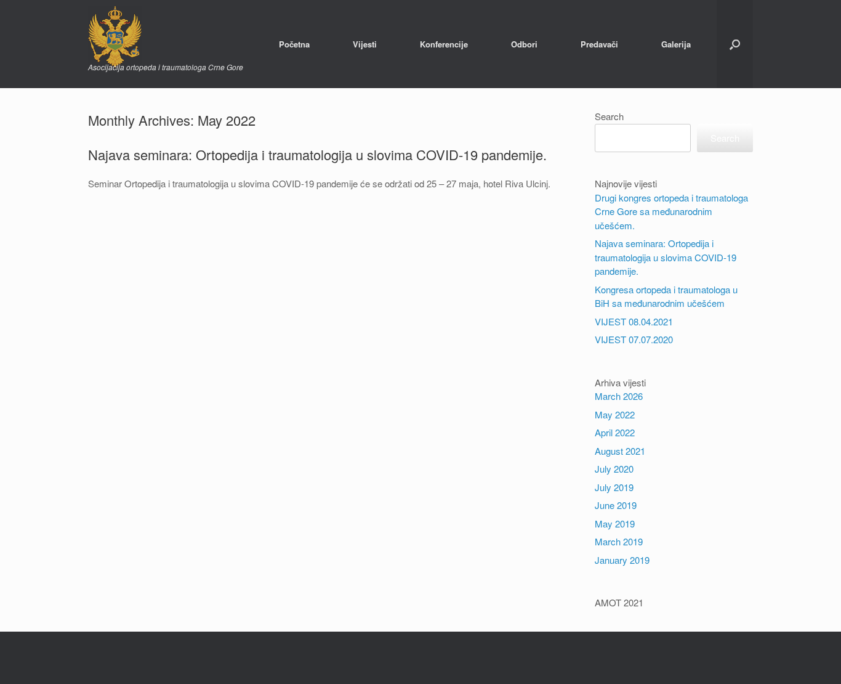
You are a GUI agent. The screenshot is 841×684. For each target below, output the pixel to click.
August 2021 (620, 450)
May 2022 (615, 414)
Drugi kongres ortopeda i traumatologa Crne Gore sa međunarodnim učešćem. (671, 211)
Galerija (676, 44)
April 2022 (615, 432)
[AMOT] (165, 37)
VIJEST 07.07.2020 (634, 339)
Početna (294, 44)
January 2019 (622, 559)
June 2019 (616, 505)
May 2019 (615, 523)
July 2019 (614, 487)
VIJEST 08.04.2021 (634, 321)
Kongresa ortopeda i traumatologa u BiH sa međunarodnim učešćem (666, 296)
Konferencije (444, 44)
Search (609, 116)
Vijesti (365, 44)
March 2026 (619, 395)
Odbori (524, 44)
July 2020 (614, 468)
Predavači (599, 44)
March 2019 (619, 541)
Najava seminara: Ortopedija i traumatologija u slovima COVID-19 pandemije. (317, 154)
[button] (735, 44)
